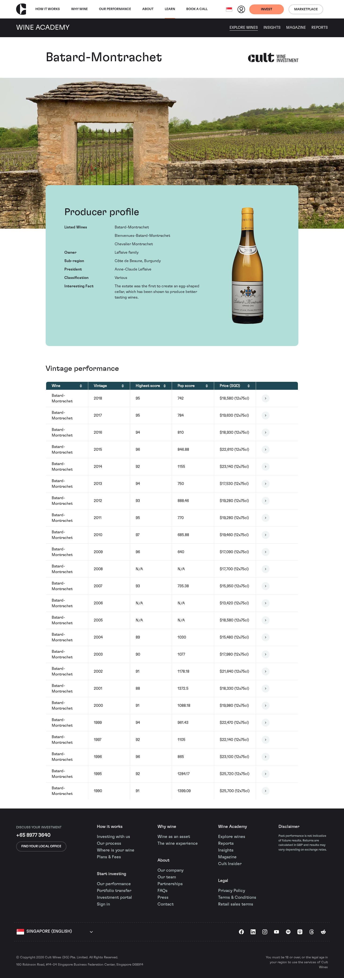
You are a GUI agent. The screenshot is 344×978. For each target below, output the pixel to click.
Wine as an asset (173, 837)
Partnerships (170, 884)
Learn (170, 9)
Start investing (111, 874)
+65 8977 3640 (33, 835)
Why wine (79, 9)
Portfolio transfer (114, 891)
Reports (319, 27)
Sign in (103, 904)
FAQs (162, 891)
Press (162, 897)
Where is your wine (115, 850)
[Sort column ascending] (80, 386)
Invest (266, 9)
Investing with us (113, 837)
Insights (272, 27)
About (148, 9)
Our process (109, 843)
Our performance (114, 884)
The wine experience (177, 843)
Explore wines (231, 837)
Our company (170, 870)
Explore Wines (244, 27)
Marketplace (306, 9)
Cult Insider (230, 864)
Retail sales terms (235, 904)
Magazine (296, 27)
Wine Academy (232, 827)
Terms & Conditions (237, 897)
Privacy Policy (231, 891)
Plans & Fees (109, 857)
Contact (165, 904)
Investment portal (114, 897)
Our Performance (115, 9)
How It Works (47, 9)
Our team (166, 877)
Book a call (197, 9)
